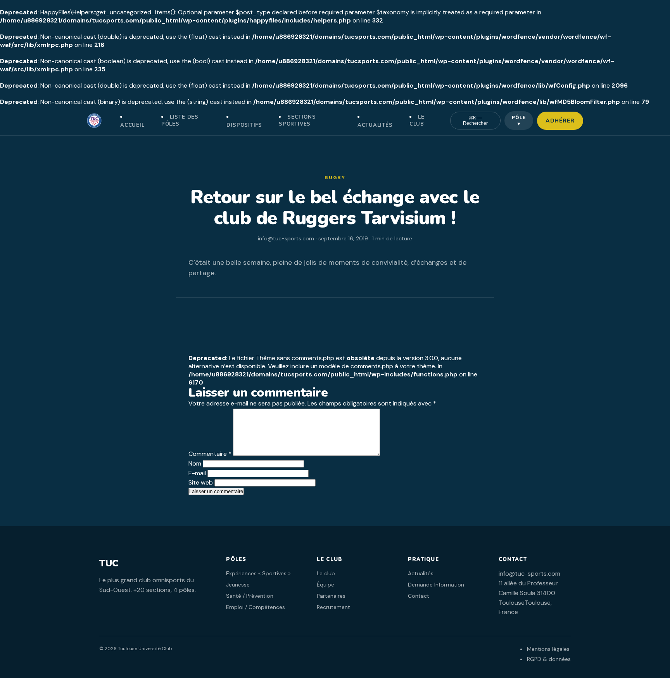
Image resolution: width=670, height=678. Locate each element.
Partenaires (331, 595)
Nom (194, 463)
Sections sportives (297, 121)
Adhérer (560, 120)
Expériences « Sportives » (258, 573)
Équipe (325, 584)
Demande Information (436, 584)
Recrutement (333, 607)
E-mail (197, 473)
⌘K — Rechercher (475, 120)
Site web (200, 482)
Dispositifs (244, 125)
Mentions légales (548, 648)
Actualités (375, 125)
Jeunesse (238, 584)
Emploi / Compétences (255, 607)
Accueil (132, 125)
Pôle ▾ (519, 120)
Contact (418, 595)
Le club (417, 121)
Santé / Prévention (249, 595)
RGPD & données (549, 659)
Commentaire (209, 454)
